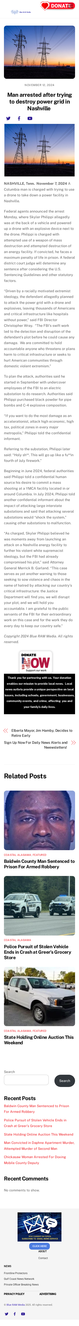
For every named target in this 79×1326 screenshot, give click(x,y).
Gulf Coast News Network (19, 1278)
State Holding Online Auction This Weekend (38, 1134)
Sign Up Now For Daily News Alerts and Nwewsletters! (36, 744)
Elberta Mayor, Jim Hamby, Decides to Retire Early (41, 732)
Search (9, 1072)
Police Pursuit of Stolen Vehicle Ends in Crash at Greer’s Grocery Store (37, 952)
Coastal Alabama (17, 854)
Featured (39, 854)
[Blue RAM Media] (21, 13)
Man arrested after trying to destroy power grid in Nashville (39, 101)
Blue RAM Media (16, 1304)
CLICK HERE (39, 1246)
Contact (43, 1258)
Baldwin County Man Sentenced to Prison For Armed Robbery (39, 863)
